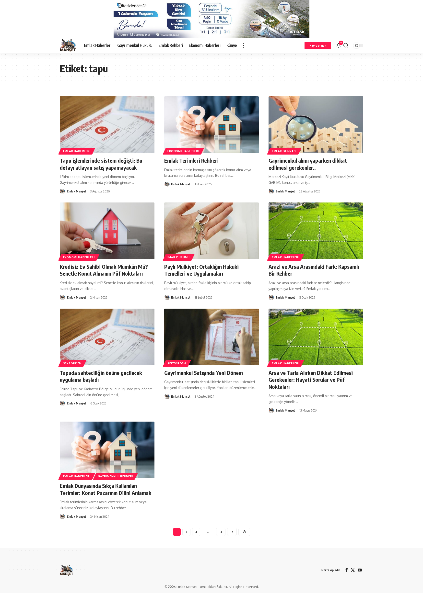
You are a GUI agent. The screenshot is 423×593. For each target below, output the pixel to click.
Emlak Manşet (76, 191)
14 (232, 532)
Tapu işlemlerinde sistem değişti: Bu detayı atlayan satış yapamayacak (101, 164)
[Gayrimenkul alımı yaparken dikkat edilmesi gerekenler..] (316, 124)
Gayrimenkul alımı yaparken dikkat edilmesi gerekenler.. (308, 164)
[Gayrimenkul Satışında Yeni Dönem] (211, 337)
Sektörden (72, 363)
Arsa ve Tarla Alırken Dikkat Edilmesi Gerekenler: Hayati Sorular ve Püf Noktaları (311, 379)
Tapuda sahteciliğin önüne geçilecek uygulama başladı (101, 376)
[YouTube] (359, 570)
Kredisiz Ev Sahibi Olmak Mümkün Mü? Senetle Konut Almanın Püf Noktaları (104, 270)
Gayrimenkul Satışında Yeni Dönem (203, 372)
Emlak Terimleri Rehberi (191, 160)
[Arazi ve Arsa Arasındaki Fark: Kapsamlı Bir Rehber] (316, 230)
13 (220, 532)
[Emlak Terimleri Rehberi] (211, 124)
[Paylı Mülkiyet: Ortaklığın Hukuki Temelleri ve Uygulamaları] (211, 230)
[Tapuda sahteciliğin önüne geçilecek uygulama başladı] (107, 337)
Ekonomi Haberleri (183, 151)
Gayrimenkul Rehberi (115, 476)
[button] (243, 45)
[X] (353, 570)
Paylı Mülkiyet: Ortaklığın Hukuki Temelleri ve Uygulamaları (201, 270)
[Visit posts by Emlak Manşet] (62, 191)
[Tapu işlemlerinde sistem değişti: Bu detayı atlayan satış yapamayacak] (107, 124)
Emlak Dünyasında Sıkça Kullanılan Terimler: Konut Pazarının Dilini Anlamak (105, 489)
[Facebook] (346, 570)
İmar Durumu (178, 257)
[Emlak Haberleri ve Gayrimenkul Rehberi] (68, 45)
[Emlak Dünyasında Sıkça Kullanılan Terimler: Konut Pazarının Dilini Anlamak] (107, 450)
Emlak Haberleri (77, 151)
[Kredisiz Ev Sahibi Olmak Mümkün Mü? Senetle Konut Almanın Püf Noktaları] (107, 230)
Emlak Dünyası (284, 151)
